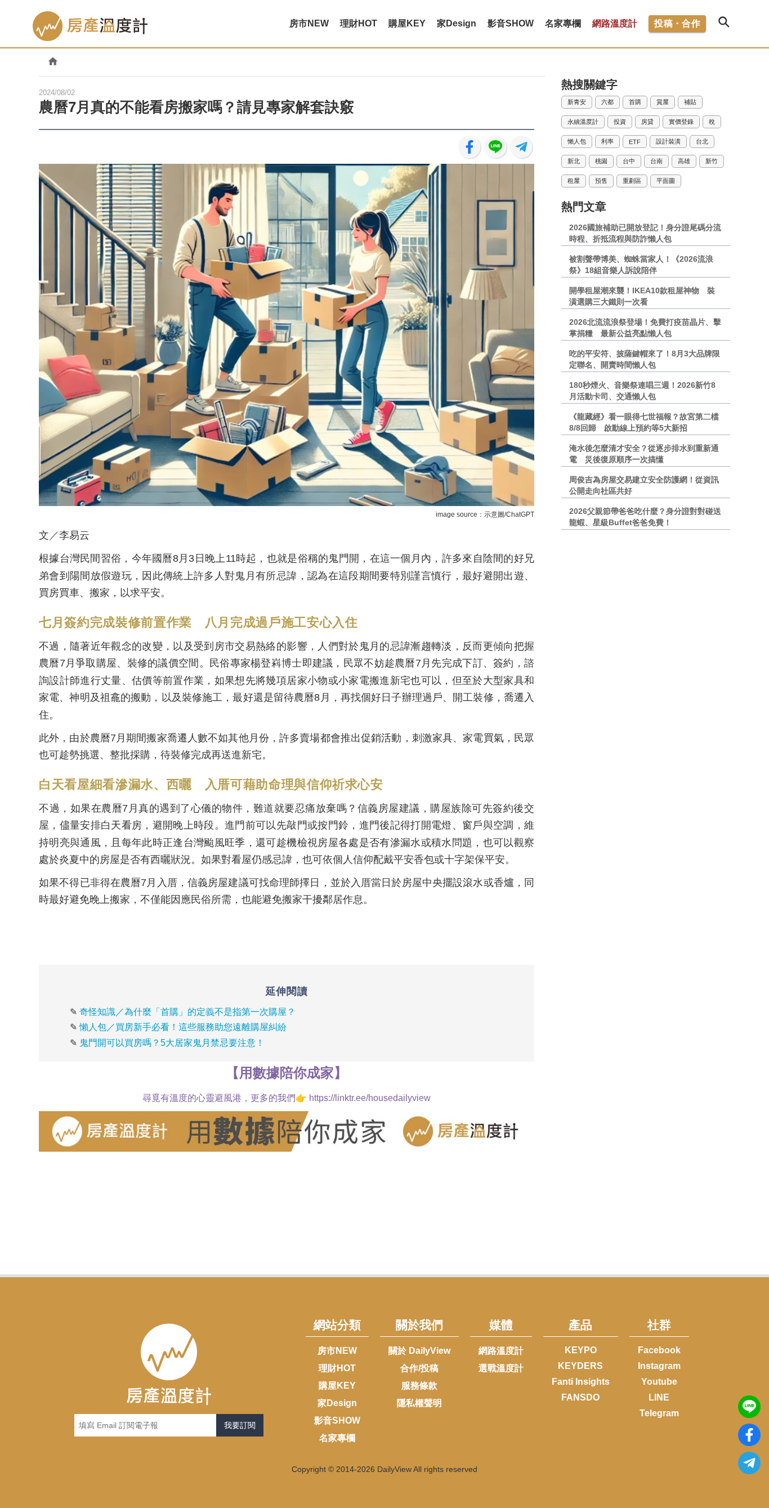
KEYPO (581, 1350)
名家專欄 (337, 1438)
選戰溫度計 (501, 1368)
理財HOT (337, 1368)
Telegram (659, 1413)
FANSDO (580, 1397)
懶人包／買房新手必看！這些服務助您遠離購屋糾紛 (183, 1027)
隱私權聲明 (419, 1403)
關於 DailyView (419, 1350)
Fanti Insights (581, 1381)
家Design (337, 1403)
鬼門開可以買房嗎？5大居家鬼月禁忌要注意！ (172, 1043)
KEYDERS (580, 1366)
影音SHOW (337, 1420)
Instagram (659, 1366)
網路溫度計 (614, 23)
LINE (659, 1397)
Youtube (659, 1381)
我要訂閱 (240, 1425)
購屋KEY (337, 1385)
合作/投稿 (419, 1368)
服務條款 (419, 1385)
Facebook (659, 1350)
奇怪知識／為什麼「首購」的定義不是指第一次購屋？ (187, 1012)
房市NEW (337, 1350)
